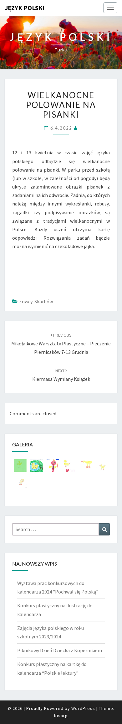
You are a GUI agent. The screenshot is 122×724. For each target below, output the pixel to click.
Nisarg (61, 715)
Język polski (25, 8)
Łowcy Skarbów (36, 301)
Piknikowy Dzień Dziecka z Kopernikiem (59, 650)
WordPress (83, 708)
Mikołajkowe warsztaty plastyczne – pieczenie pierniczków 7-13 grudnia (61, 343)
